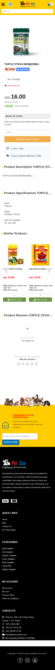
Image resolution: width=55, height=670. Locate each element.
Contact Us (7, 526)
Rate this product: (28, 359)
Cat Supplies (7, 552)
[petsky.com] (27, 3)
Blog (4, 523)
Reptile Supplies (9, 569)
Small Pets (7, 566)
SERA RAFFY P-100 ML (12, 269)
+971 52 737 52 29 (13, 628)
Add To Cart (15, 299)
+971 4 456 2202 (12, 624)
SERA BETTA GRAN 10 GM (40, 269)
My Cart (5, 591)
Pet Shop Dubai (9, 530)
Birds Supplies (8, 562)
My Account (7, 588)
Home (4, 519)
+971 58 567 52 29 (13, 631)
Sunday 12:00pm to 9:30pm (17, 641)
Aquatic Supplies (9, 555)
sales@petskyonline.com (16, 634)
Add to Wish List (13, 86)
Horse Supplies (8, 559)
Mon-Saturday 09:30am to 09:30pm (20, 638)
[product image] (27, 37)
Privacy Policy (8, 595)
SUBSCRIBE (11, 442)
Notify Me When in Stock (27, 139)
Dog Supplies (7, 548)
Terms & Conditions (10, 598)
